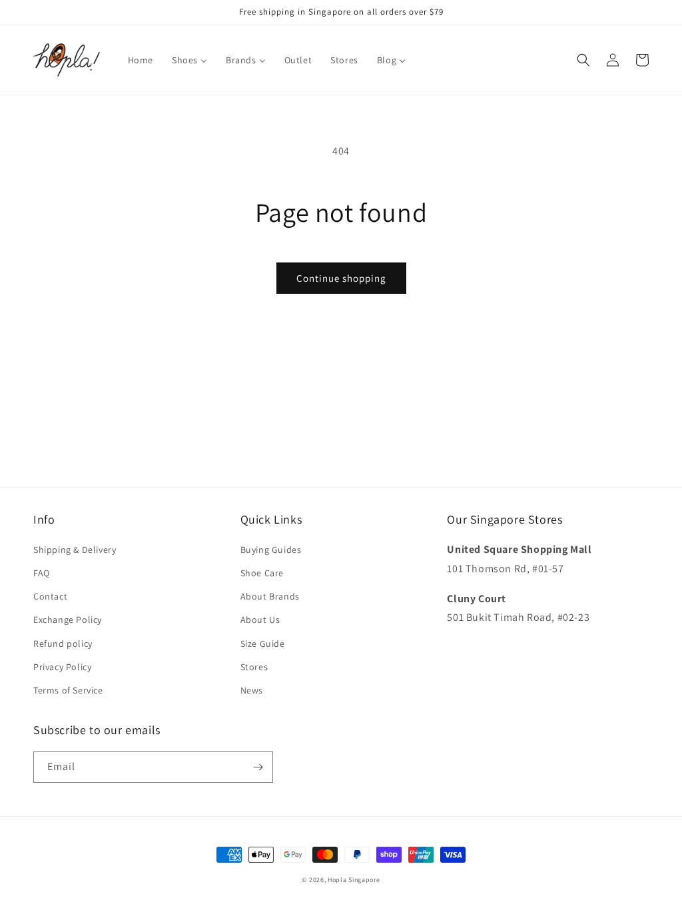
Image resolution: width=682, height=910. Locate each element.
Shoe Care (262, 573)
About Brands (270, 596)
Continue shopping (341, 278)
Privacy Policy (62, 667)
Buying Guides (271, 550)
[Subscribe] (257, 767)
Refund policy (63, 644)
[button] (583, 60)
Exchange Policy (67, 620)
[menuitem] (141, 60)
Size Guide (262, 644)
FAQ (41, 573)
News (251, 690)
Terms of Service (68, 690)
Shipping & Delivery (74, 550)
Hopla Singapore (354, 879)
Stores (254, 667)
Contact (50, 596)
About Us (260, 620)
